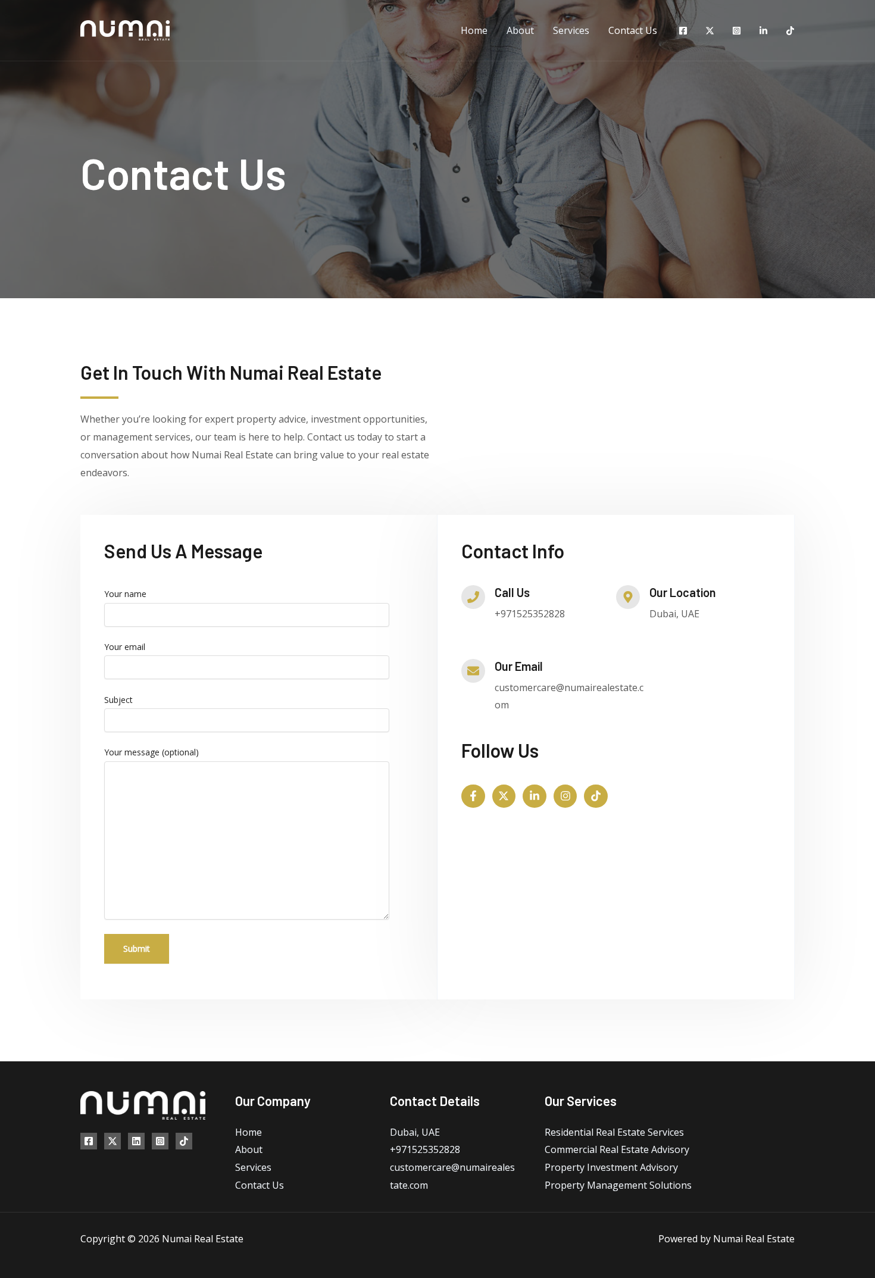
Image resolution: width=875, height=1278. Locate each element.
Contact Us (632, 30)
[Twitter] (709, 30)
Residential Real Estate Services (614, 1132)
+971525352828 (425, 1149)
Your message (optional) (151, 752)
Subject (118, 699)
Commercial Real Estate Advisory (617, 1149)
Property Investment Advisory (611, 1167)
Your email (124, 646)
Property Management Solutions (618, 1185)
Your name (125, 593)
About (520, 30)
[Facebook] (683, 30)
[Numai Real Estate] (125, 29)
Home (474, 30)
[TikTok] (790, 30)
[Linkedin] (763, 30)
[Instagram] (736, 30)
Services (571, 30)
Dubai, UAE (415, 1132)
